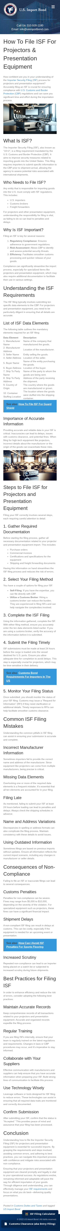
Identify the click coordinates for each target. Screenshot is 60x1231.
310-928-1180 (35, 25)
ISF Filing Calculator (40, 1213)
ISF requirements (38, 1189)
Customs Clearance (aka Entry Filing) (29, 1223)
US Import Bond (11, 1209)
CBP (18, 93)
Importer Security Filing (19, 80)
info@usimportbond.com (34, 29)
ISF (35, 80)
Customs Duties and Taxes (28, 1205)
